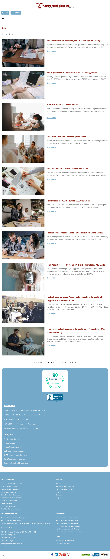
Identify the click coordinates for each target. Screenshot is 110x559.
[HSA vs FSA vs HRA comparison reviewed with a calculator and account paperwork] (23, 181)
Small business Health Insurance (11, 498)
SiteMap (37, 555)
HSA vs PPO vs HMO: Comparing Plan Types (20, 424)
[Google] (60, 555)
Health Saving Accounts (12, 447)
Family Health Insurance (12, 439)
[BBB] (55, 398)
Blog (57, 498)
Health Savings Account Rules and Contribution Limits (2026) (75, 232)
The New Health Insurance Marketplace (14, 518)
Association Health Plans (9, 486)
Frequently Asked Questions (65, 486)
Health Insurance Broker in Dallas (67, 521)
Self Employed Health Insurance (16, 455)
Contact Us (59, 495)
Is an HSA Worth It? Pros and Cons (16, 419)
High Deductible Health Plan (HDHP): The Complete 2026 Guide (76, 264)
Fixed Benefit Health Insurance (11, 509)
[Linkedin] (56, 555)
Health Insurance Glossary (64, 489)
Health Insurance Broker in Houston (68, 526)
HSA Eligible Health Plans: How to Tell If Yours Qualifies (24, 415)
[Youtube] (64, 555)
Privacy (28, 555)
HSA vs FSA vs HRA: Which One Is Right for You (21, 428)
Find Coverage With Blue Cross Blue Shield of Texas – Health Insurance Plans (26, 523)
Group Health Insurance (9, 500)
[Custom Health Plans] (55, 5)
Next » (73, 362)
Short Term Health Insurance (14, 459)
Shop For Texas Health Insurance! (12, 484)
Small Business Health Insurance (16, 463)
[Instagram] (68, 555)
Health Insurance (10, 443)
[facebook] (52, 555)
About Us (59, 484)
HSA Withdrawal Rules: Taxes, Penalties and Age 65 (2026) (25, 410)
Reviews (58, 492)
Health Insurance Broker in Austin (67, 523)
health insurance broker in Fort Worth (68, 529)
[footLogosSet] (95, 555)
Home (4, 34)
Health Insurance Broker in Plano (67, 518)
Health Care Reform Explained (11, 521)
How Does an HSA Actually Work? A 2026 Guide (68, 200)
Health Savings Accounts (9, 506)
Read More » (51, 51)
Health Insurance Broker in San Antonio (69, 532)
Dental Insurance (6, 503)
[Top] (55, 380)
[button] (3, 18)
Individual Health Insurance (14, 451)
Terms (32, 555)
